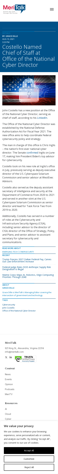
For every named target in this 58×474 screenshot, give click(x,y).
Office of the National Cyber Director (19, 310)
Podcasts (9, 389)
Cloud (8, 414)
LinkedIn (42, 118)
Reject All (29, 467)
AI (6, 409)
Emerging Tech (10, 251)
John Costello (8, 307)
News (8, 374)
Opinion (9, 384)
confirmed (32, 152)
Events (8, 379)
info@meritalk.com (14, 351)
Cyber (8, 419)
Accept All (29, 450)
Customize (29, 458)
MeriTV (9, 394)
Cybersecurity (26, 251)
